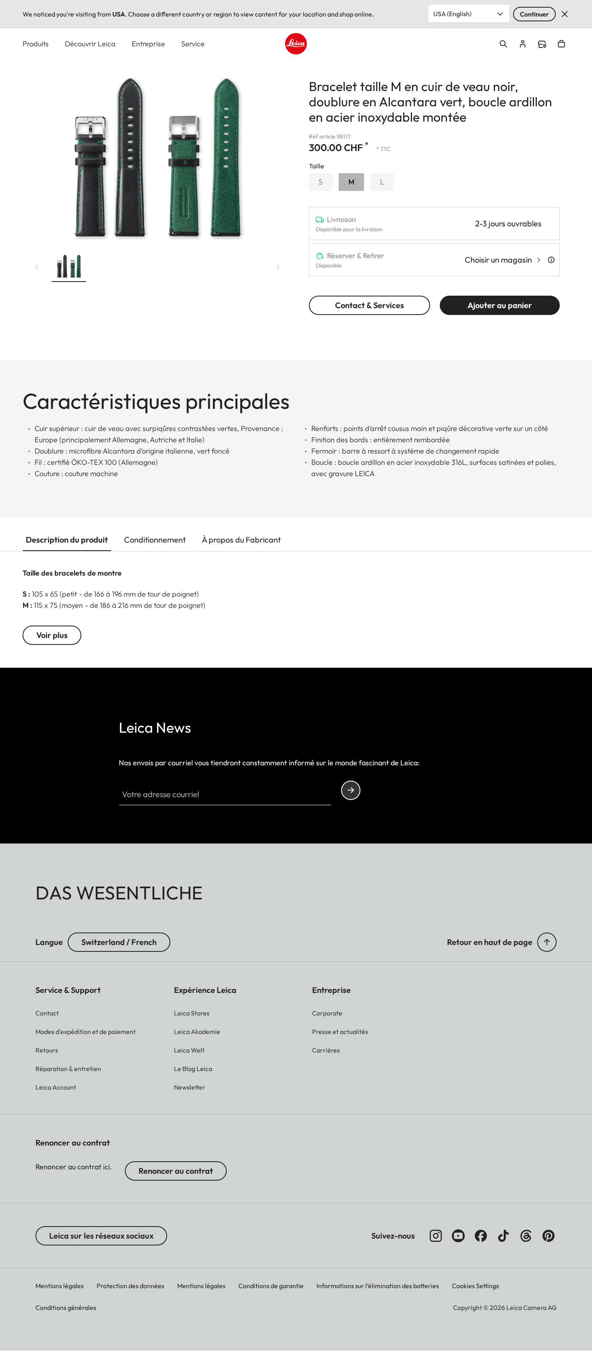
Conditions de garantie (271, 1286)
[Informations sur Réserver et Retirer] (551, 260)
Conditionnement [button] (155, 540)
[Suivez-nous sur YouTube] (458, 1236)
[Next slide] (278, 267)
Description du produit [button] (67, 540)
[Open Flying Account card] (523, 44)
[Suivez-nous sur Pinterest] (548, 1236)
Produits (36, 43)
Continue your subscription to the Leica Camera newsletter (350, 790)
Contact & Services (369, 305)
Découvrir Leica (90, 43)
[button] (69, 267)
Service (193, 43)
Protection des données (130, 1286)
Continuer (534, 14)
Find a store (542, 44)
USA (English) (452, 14)
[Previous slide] (37, 267)
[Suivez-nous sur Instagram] (436, 1236)
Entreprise (148, 43)
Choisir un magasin (498, 260)
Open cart (561, 44)
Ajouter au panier (500, 305)
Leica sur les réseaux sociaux (101, 1236)
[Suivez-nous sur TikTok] (503, 1236)
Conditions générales (65, 1307)
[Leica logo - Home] (295, 43)
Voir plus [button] (52, 635)
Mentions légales (59, 1286)
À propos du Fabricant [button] (241, 540)
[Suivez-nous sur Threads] (526, 1236)
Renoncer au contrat (176, 1171)
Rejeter (564, 14)
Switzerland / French (119, 942)
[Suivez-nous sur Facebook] (481, 1236)
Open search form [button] (503, 44)
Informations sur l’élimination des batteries (378, 1286)
